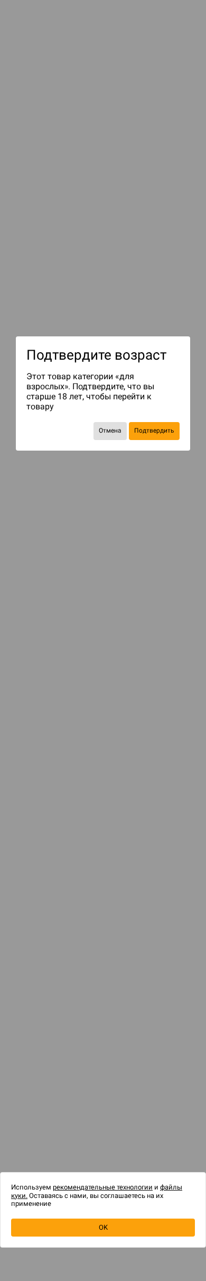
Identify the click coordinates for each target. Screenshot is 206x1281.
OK (103, 1227)
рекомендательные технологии (103, 1187)
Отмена (110, 430)
